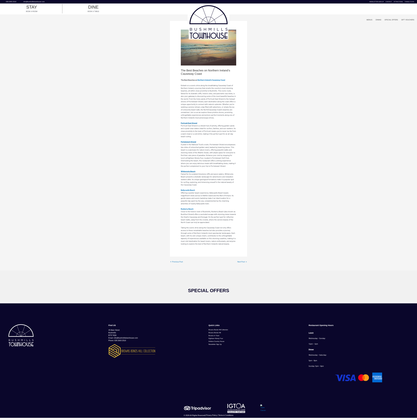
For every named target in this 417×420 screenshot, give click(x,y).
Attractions (398, 2)
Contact (389, 2)
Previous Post (176, 262)
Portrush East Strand (189, 123)
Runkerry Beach (187, 209)
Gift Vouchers (407, 20)
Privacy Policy (211, 415)
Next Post (242, 262)
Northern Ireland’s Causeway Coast (211, 80)
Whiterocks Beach (188, 171)
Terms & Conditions (225, 415)
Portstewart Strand (188, 142)
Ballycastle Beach (188, 190)
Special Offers (391, 20)
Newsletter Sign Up (376, 2)
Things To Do (409, 2)
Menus (369, 20)
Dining (378, 20)
